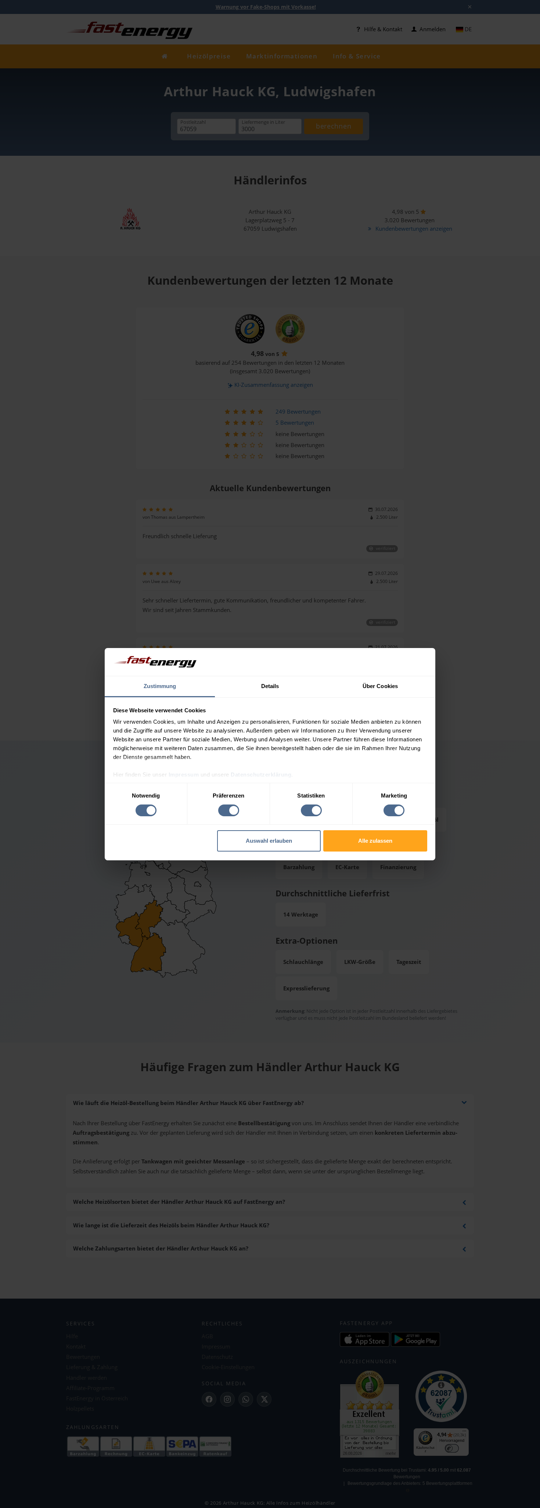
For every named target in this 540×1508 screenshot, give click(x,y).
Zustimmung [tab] (160, 686)
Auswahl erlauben (269, 841)
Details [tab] (270, 686)
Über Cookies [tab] (380, 686)
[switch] (228, 810)
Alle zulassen (375, 841)
